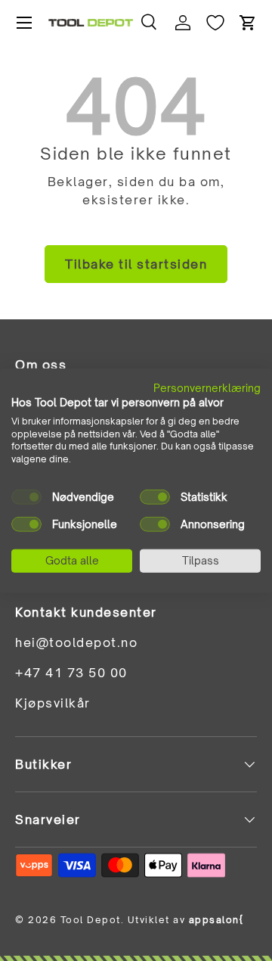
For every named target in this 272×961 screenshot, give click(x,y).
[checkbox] (26, 497)
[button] (247, 22)
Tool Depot (90, 919)
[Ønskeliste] (215, 22)
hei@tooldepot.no (76, 642)
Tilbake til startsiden (136, 264)
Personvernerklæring (207, 387)
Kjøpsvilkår (53, 703)
